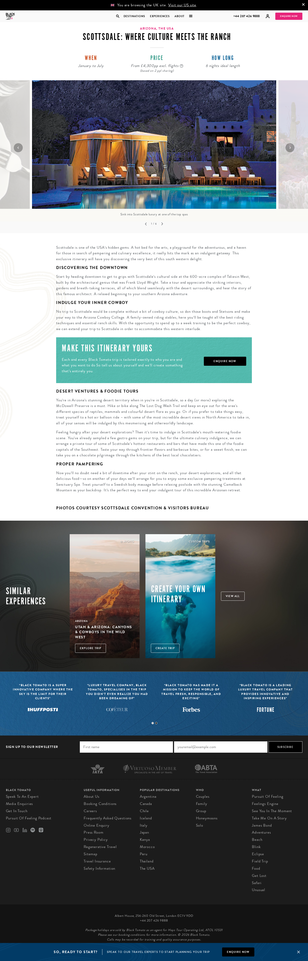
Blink (256, 847)
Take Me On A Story (269, 818)
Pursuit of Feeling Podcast (28, 818)
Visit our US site (182, 5)
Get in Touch (17, 811)
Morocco (147, 847)
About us (91, 796)
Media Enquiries (19, 804)
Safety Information (99, 868)
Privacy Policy (96, 839)
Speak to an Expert (22, 796)
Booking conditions (100, 804)
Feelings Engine (265, 804)
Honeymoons (207, 818)
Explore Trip (90, 648)
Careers (90, 811)
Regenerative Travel (100, 847)
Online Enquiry (96, 825)
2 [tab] (156, 723)
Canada (146, 804)
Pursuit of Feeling (267, 796)
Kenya (145, 839)
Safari (257, 883)
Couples (202, 796)
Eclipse (258, 854)
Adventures (261, 832)
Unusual (258, 890)
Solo (199, 825)
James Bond (262, 825)
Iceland (146, 818)
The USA (147, 868)
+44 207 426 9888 (246, 16)
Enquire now (238, 952)
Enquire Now (289, 16)
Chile (144, 811)
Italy (143, 825)
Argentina (148, 796)
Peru (143, 854)
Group (201, 811)
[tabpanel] (117, 701)
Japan (144, 832)
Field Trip (260, 861)
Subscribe (285, 747)
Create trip (165, 648)
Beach (257, 839)
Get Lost (259, 875)
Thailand (147, 861)
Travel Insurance (97, 861)
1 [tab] (153, 723)
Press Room (93, 832)
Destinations (134, 16)
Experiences (160, 16)
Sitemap (90, 854)
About (179, 16)
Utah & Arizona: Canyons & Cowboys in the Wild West (103, 632)
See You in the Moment (272, 811)
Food (256, 868)
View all (233, 596)
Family (201, 804)
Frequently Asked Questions (107, 818)
